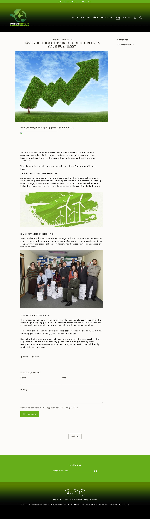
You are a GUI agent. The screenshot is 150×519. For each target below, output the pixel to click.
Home (75, 17)
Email (64, 377)
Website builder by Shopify (119, 505)
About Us (85, 17)
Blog (118, 17)
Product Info (106, 17)
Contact (126, 17)
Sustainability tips (125, 44)
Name (23, 377)
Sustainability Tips (56, 39)
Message (24, 389)
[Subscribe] (95, 471)
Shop (95, 17)
